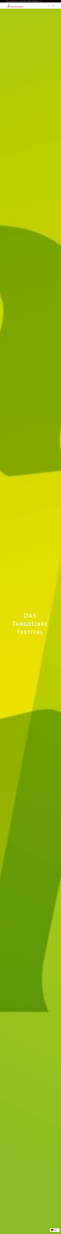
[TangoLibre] (8, 5)
